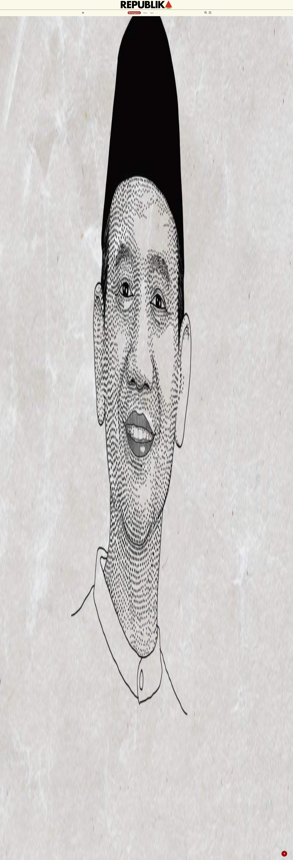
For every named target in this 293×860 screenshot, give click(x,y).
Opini (152, 13)
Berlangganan (134, 13)
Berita (145, 13)
